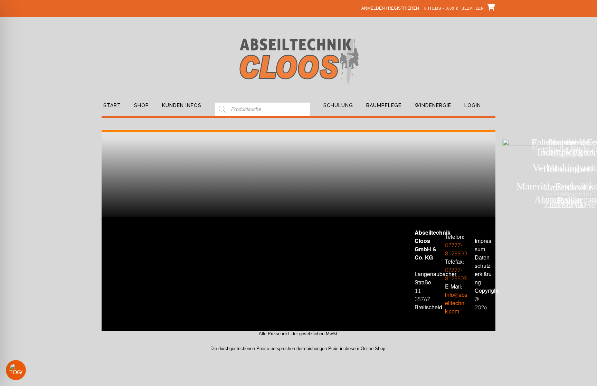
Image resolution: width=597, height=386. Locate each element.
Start (112, 105)
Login (472, 105)
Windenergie (433, 105)
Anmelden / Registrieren (390, 8)
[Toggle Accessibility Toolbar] (26, 370)
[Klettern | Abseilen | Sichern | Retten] (299, 61)
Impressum (483, 245)
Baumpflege (383, 105)
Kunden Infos (181, 105)
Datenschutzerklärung (483, 270)
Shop (141, 105)
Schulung (338, 105)
